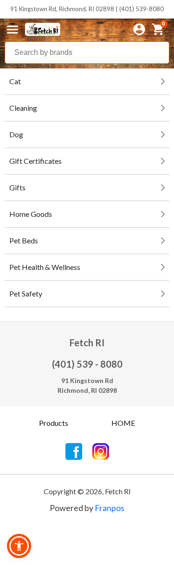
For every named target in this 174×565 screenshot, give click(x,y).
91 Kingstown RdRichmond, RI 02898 (87, 385)
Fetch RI (87, 342)
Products (53, 422)
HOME (123, 422)
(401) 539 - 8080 (87, 364)
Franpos (109, 508)
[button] (19, 546)
